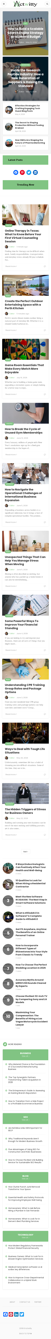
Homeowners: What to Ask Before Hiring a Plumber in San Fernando (24, 1209)
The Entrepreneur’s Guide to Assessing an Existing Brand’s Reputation (26, 1091)
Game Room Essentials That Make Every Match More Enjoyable (24, 368)
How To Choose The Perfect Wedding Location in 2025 (31, 966)
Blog (8, 296)
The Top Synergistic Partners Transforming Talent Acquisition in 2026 (24, 1080)
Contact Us (24, 1302)
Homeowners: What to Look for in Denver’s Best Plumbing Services (24, 1220)
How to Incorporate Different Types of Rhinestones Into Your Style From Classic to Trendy (31, 950)
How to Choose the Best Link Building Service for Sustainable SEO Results (25, 1161)
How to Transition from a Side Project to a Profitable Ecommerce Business (26, 1102)
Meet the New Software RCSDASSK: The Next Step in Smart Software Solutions (31, 899)
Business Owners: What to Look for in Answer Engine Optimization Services (25, 1257)
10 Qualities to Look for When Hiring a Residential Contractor (31, 883)
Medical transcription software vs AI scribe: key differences (25, 1268)
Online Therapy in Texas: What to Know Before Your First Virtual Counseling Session (23, 236)
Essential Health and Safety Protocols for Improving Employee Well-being (26, 1198)
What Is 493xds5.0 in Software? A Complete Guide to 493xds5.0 (29, 916)
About (12, 1302)
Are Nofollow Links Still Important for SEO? (25, 1129)
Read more (11, 266)
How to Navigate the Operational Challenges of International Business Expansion (23, 495)
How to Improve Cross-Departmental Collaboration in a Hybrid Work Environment (26, 1280)
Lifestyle (9, 424)
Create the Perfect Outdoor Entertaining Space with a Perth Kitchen (24, 304)
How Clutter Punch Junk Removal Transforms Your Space (24, 1188)
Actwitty (28, 1328)
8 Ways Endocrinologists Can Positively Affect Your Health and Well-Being (31, 867)
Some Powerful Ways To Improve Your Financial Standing (21, 624)
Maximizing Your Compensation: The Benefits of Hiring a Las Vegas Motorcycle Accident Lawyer (32, 1018)
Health (8, 225)
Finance (9, 616)
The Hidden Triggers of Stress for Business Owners (25, 811)
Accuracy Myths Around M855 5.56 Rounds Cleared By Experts (31, 983)
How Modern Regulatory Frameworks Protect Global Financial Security (25, 1246)
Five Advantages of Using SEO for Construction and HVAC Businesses (24, 1150)
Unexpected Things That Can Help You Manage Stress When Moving (25, 560)
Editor (12, 246)
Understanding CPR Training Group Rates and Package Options (25, 688)
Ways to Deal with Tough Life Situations (25, 750)
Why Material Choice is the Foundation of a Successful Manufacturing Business (26, 1067)
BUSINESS (9, 484)
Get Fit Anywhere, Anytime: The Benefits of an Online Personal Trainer (31, 932)
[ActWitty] (25, 3)
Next (25, 851)
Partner (37, 1302)
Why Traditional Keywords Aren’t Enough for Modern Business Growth (25, 1139)
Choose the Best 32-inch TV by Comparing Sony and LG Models (31, 999)
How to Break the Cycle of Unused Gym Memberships (23, 431)
